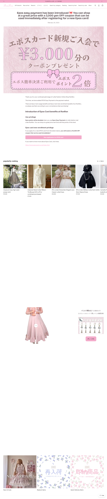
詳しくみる (91, 339)
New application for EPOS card (53, 137)
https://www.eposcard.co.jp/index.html (37, 145)
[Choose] (24, 185)
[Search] (95, 5)
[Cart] (102, 5)
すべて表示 (100, 161)
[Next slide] (102, 181)
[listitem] (90, 5)
